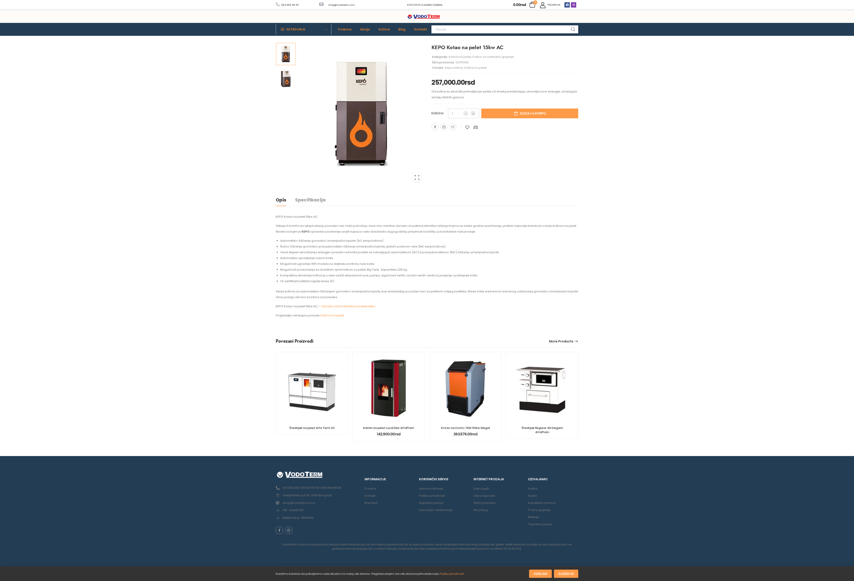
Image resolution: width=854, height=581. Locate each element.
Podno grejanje (539, 510)
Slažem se (566, 574)
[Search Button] (573, 29)
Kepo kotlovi (454, 68)
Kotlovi (384, 29)
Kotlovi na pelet (460, 57)
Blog (401, 29)
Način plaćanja (484, 503)
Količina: (437, 113)
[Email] (452, 127)
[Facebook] (567, 5)
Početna (344, 29)
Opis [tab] (281, 200)
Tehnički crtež (330, 306)
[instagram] (288, 530)
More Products (561, 341)
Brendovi (371, 503)
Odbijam (540, 574)
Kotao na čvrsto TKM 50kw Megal (465, 428)
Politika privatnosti (432, 496)
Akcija (365, 29)
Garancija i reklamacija (436, 510)
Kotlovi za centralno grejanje (493, 57)
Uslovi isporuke (484, 496)
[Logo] (424, 17)
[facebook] (279, 530)
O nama (370, 489)
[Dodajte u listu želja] (467, 127)
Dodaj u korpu (533, 113)
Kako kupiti (481, 489)
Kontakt (420, 29)
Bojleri (532, 496)
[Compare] (476, 127)
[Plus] (473, 113)
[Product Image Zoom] (417, 177)
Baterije (533, 517)
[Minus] (465, 113)
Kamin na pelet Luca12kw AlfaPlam (388, 428)
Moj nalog (480, 510)
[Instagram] (573, 5)
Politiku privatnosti (452, 574)
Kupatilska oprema (542, 503)
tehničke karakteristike (358, 306)
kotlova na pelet (332, 315)
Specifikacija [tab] (310, 200)
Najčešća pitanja (431, 503)
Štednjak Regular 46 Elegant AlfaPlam (542, 430)
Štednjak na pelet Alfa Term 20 (312, 428)
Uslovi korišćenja (431, 489)
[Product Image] (361, 114)
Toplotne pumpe (540, 524)
